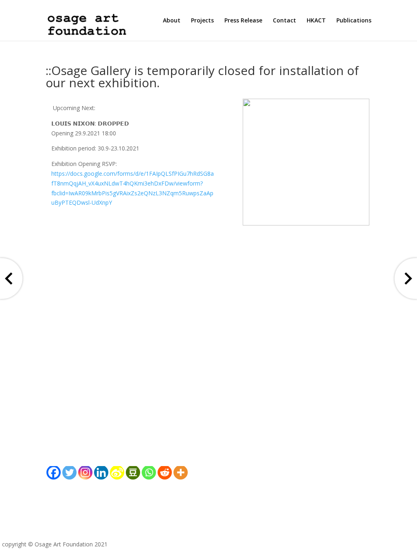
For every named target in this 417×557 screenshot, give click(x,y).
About (171, 21)
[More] (180, 472)
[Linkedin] (101, 472)
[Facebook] (53, 472)
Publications (353, 21)
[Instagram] (85, 472)
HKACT (316, 21)
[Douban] (133, 472)
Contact (284, 21)
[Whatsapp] (149, 472)
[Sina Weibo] (117, 472)
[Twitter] (69, 472)
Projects (202, 21)
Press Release (243, 21)
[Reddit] (165, 472)
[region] (306, 162)
